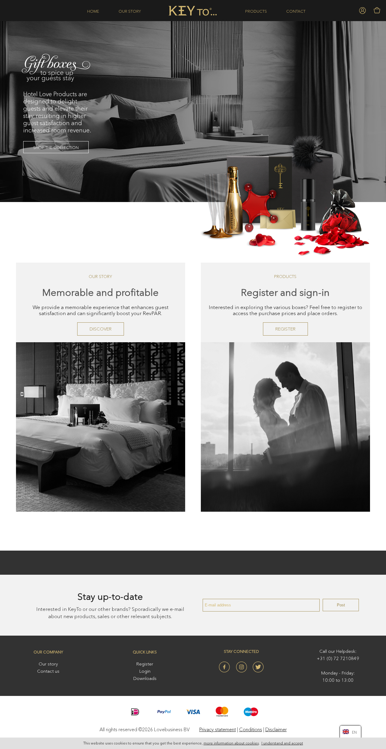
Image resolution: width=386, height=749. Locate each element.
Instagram (241, 667)
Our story (130, 11)
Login (144, 671)
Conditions (250, 729)
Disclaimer (276, 729)
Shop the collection (56, 147)
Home (93, 11)
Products (256, 11)
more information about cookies (231, 743)
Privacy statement (217, 729)
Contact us (48, 671)
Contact (295, 11)
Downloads (145, 678)
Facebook (224, 667)
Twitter (258, 667)
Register (285, 329)
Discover (101, 329)
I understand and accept (282, 743)
